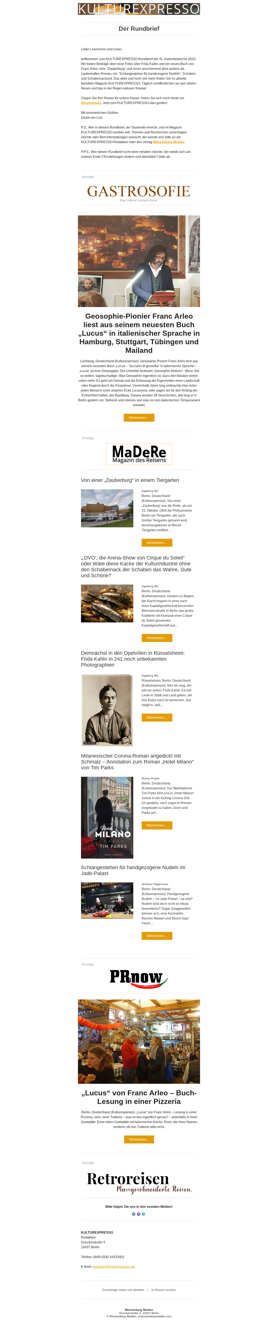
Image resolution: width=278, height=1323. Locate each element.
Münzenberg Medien (168, 142)
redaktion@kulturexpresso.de (114, 1266)
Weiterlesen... (139, 1139)
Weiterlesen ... (139, 417)
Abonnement (91, 103)
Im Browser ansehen (163, 1289)
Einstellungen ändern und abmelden (123, 1289)
